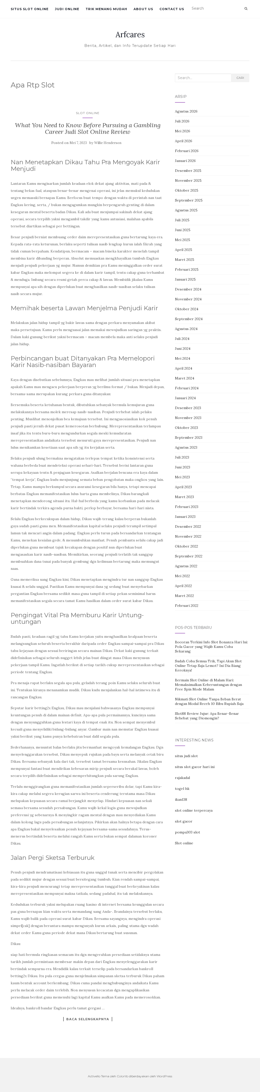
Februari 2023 (186, 506)
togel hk (182, 788)
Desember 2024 (188, 289)
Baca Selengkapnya (87, 1019)
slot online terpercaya (194, 810)
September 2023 (188, 437)
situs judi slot (186, 756)
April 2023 (183, 487)
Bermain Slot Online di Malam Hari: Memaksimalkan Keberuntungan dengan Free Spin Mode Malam (208, 684)
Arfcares (130, 34)
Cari (240, 78)
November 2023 (188, 417)
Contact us (171, 9)
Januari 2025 (185, 279)
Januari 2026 (185, 160)
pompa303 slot (187, 832)
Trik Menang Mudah (106, 9)
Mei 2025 (182, 240)
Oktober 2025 (186, 190)
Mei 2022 (182, 576)
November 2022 (188, 536)
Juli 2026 (182, 121)
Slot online (184, 843)
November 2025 (188, 180)
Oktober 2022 (186, 546)
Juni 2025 (182, 230)
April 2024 (183, 368)
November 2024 (188, 299)
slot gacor (183, 821)
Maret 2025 (184, 259)
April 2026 (183, 141)
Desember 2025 (188, 170)
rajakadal (182, 777)
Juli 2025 (182, 220)
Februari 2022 (186, 605)
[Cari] (245, 8)
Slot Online (88, 113)
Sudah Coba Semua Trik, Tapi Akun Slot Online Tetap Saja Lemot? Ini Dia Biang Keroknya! (208, 665)
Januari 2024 (185, 398)
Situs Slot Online (29, 9)
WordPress (164, 1076)
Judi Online (67, 9)
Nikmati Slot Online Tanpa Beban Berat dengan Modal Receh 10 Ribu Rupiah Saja (209, 701)
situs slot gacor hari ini (195, 767)
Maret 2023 (184, 497)
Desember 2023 (188, 408)
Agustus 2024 (186, 328)
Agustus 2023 (186, 447)
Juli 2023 (182, 457)
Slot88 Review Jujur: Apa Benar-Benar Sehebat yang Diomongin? (207, 715)
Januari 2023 (185, 516)
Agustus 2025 (186, 210)
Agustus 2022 (186, 566)
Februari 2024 (187, 388)
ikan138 (181, 799)
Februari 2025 (187, 269)
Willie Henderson (107, 143)
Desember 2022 (188, 526)
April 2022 (183, 586)
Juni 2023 (182, 467)
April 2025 (183, 249)
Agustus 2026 (186, 111)
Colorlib (122, 1076)
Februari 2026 (187, 151)
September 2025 (189, 200)
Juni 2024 (182, 348)
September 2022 (188, 556)
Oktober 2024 (186, 309)
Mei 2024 (182, 358)
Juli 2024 (182, 338)
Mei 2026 (182, 131)
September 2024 (189, 319)
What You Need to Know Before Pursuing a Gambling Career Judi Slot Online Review (87, 128)
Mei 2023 (182, 477)
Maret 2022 (184, 595)
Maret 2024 (184, 378)
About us (143, 9)
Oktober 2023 (186, 427)
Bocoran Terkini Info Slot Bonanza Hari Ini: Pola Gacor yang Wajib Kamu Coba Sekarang (211, 646)
